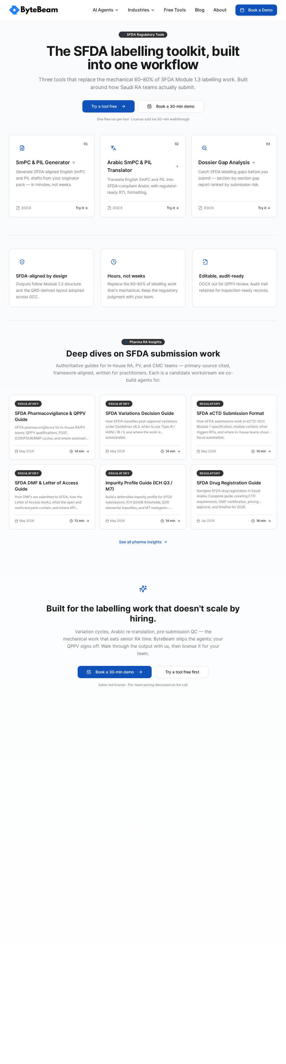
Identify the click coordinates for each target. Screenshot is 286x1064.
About (220, 10)
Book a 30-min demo (175, 106)
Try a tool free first (182, 672)
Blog (199, 10)
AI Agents (103, 10)
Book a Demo (260, 10)
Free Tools (175, 10)
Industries (138, 10)
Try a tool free (104, 106)
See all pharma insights (140, 541)
